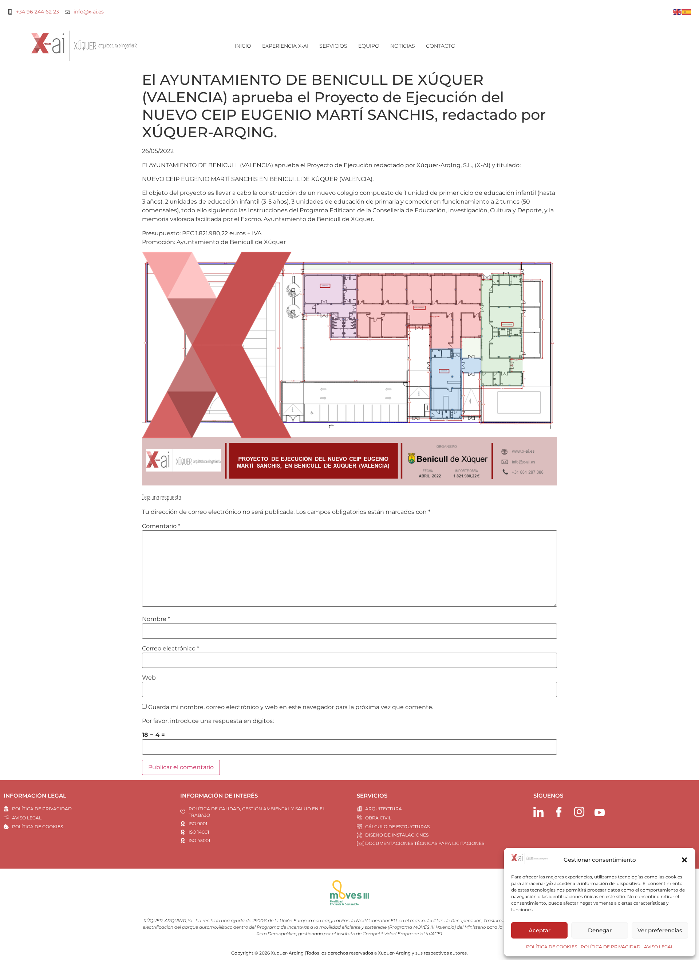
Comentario (161, 526)
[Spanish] (687, 11)
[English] (677, 11)
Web (149, 678)
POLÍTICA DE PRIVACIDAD (610, 946)
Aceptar (539, 930)
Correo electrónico (170, 649)
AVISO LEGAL (659, 946)
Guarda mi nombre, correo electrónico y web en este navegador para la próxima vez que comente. (290, 707)
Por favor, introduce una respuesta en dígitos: (208, 721)
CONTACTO (440, 46)
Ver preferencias (659, 930)
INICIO (243, 46)
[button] (684, 859)
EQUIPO (368, 46)
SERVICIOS (333, 46)
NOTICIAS (402, 46)
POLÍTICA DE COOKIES (551, 946)
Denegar (600, 930)
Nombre (156, 619)
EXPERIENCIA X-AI (285, 46)
